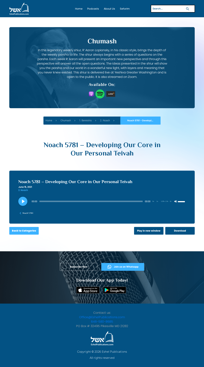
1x (157, 201)
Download (180, 230)
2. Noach (105, 120)
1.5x (166, 201)
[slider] (182, 201)
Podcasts (93, 8)
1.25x (163, 201)
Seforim (125, 8)
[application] (102, 201)
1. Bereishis (85, 120)
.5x (153, 201)
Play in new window (148, 230)
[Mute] (175, 201)
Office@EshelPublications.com (102, 317)
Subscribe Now (78, 266)
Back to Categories (24, 230)
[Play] (23, 201)
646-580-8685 (102, 321)
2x (170, 201)
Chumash (66, 120)
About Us (109, 8)
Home (78, 8)
